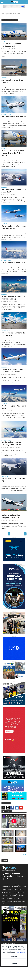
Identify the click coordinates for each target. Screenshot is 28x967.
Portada (3, 13)
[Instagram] (8, 807)
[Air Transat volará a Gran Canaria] (14, 67)
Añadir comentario (12, 48)
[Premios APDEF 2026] (21, 848)
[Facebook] (12, 807)
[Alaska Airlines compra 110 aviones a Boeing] (14, 284)
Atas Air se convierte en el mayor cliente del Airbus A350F (12, 152)
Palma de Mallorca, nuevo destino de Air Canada (12, 370)
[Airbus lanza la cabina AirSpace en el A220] (14, 502)
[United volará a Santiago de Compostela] (14, 320)
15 (18, 534)
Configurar (14, 963)
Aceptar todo (14, 956)
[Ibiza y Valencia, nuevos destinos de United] (14, 31)
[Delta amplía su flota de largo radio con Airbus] (14, 213)
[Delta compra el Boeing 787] (14, 250)
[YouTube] (21, 807)
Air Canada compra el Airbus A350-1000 (13, 190)
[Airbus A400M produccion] (7, 840)
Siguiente (25, 533)
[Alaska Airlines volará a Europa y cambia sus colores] (14, 430)
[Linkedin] (17, 807)
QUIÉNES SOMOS (5, 904)
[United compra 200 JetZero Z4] (14, 466)
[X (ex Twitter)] (3, 807)
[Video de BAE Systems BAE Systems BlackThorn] (21, 833)
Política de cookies (20, 952)
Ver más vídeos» (23, 857)
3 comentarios (12, 158)
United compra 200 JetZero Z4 (13, 480)
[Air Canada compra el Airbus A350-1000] (14, 177)
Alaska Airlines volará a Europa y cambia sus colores (13, 443)
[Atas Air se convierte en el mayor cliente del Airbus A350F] (14, 138)
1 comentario (12, 194)
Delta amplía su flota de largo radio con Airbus (13, 227)
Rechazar (14, 960)
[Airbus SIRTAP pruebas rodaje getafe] (7, 848)
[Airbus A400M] (21, 840)
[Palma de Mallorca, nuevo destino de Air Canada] (14, 357)
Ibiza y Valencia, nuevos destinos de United (11, 44)
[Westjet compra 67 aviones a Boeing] (14, 393)
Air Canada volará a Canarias (13, 116)
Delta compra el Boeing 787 (13, 262)
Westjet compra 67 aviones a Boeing (13, 407)
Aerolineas (17, 13)
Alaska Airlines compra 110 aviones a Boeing (13, 297)
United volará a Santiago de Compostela (13, 334)
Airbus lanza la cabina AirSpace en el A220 (10, 516)
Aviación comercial (10, 13)
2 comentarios (12, 265)
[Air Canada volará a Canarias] (14, 104)
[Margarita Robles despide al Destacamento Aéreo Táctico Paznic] (7, 833)
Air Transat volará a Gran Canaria (12, 81)
